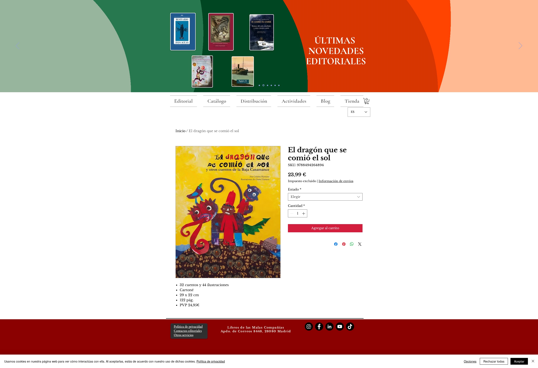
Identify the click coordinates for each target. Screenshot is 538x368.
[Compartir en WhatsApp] (351, 244)
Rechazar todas (493, 361)
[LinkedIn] (329, 326)
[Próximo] (520, 46)
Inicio (180, 131)
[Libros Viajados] (259, 85)
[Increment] (304, 213)
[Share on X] (359, 244)
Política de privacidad (210, 361)
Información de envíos (336, 181)
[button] (366, 101)
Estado (294, 189)
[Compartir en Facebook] (335, 244)
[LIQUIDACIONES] (279, 85)
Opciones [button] (470, 361)
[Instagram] (309, 326)
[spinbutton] (297, 213)
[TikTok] (350, 326)
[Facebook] (319, 326)
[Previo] (17, 46)
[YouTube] (340, 326)
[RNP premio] (267, 85)
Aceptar (519, 361)
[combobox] (325, 197)
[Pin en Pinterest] (343, 244)
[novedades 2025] (263, 85)
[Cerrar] (532, 361)
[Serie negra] (271, 85)
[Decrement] (291, 213)
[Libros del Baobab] (275, 85)
